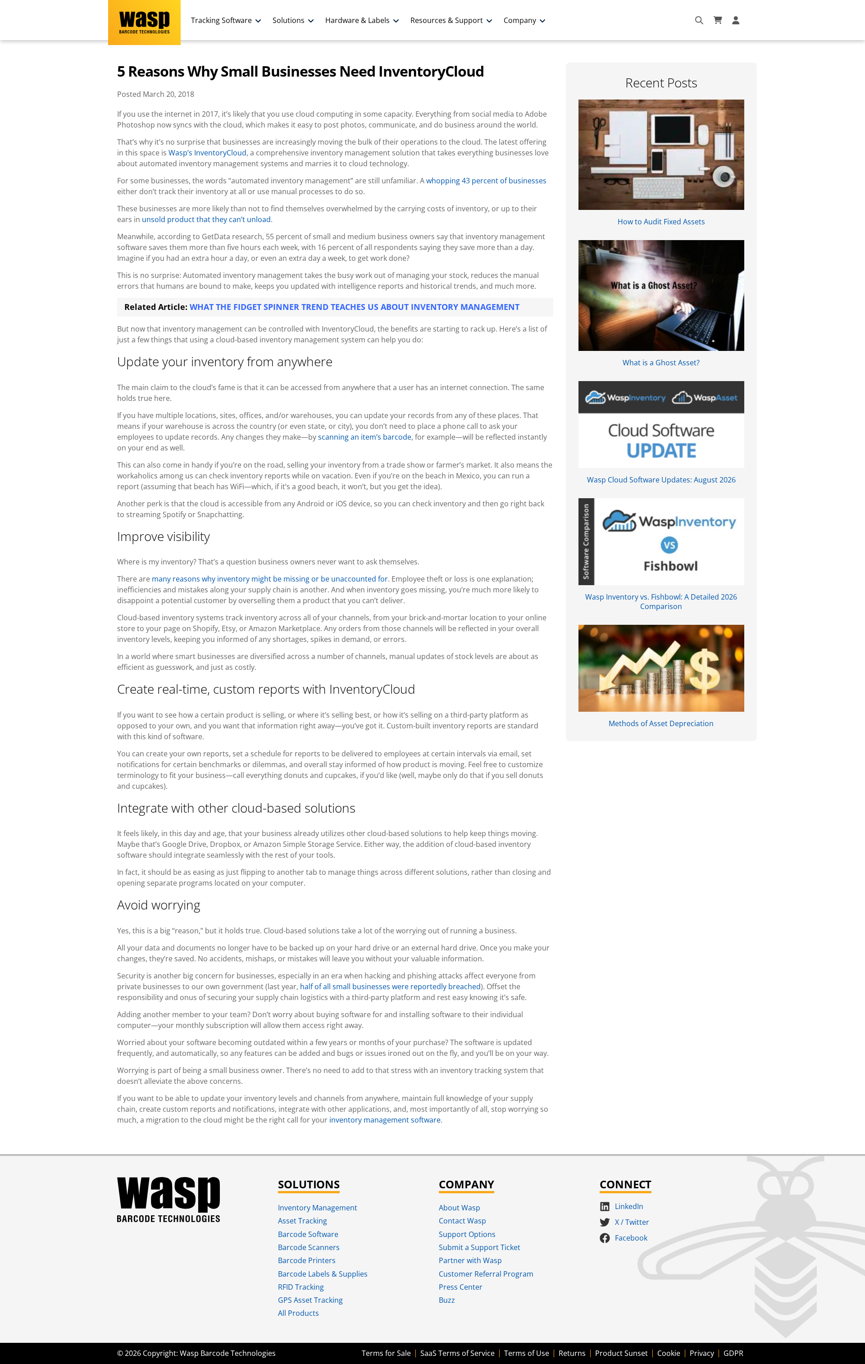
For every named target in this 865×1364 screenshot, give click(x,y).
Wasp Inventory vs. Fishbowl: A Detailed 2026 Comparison (661, 601)
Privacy (702, 1353)
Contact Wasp (462, 1221)
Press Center (461, 1287)
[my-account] (737, 20)
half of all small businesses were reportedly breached (390, 986)
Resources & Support (446, 20)
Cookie (668, 1353)
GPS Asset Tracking (310, 1300)
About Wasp (459, 1208)
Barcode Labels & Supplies (323, 1274)
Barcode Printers (307, 1260)
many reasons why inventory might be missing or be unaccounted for (270, 579)
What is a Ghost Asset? (661, 363)
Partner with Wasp (470, 1260)
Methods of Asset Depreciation (661, 723)
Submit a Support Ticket (479, 1247)
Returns (572, 1353)
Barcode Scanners (309, 1247)
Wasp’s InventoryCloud (207, 153)
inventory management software (385, 1120)
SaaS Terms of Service (457, 1353)
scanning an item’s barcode (364, 437)
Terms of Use (526, 1353)
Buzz (447, 1300)
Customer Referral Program (486, 1274)
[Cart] (717, 20)
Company (520, 20)
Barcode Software (308, 1234)
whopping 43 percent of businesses (486, 181)
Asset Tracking (302, 1221)
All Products (298, 1313)
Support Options (467, 1234)
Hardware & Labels (357, 20)
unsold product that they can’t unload (206, 219)
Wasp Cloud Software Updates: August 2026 (661, 480)
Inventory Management (317, 1208)
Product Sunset (621, 1353)
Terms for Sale (386, 1353)
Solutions (289, 20)
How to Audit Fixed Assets (661, 222)
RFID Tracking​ (301, 1287)
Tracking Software (221, 20)
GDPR (733, 1353)
